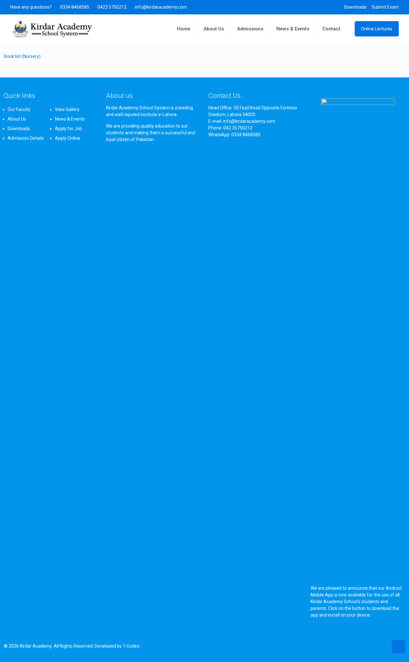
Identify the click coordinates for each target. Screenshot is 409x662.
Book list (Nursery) (22, 56)
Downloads (355, 7)
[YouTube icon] (383, 646)
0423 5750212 (112, 7)
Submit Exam (385, 7)
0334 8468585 (74, 7)
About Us (17, 119)
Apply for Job (68, 128)
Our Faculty (19, 109)
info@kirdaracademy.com (161, 7)
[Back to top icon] (398, 646)
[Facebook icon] (376, 646)
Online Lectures (376, 28)
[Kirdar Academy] (52, 28)
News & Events (70, 119)
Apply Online (67, 138)
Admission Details (26, 138)
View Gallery (67, 109)
